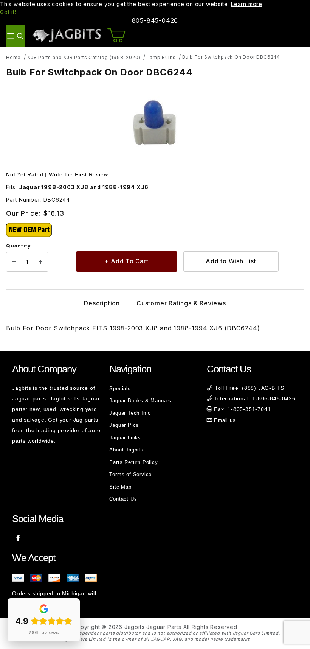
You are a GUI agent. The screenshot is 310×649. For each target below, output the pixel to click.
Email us (225, 420)
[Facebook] (18, 538)
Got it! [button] (8, 12)
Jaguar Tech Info (130, 413)
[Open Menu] (11, 36)
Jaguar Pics (124, 425)
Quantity (18, 246)
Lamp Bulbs (161, 57)
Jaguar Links (125, 437)
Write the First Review (78, 174)
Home (13, 57)
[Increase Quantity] (40, 261)
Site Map (120, 487)
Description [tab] (102, 303)
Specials (119, 388)
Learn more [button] (246, 4)
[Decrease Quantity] (14, 261)
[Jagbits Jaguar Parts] (66, 35)
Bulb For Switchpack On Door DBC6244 (231, 57)
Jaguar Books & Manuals (140, 400)
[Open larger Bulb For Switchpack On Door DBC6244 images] (155, 125)
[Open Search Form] (20, 36)
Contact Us (123, 499)
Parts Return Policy (133, 462)
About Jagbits (126, 450)
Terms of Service (130, 474)
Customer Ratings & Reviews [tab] (181, 303)
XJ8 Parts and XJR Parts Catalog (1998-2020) (83, 57)
